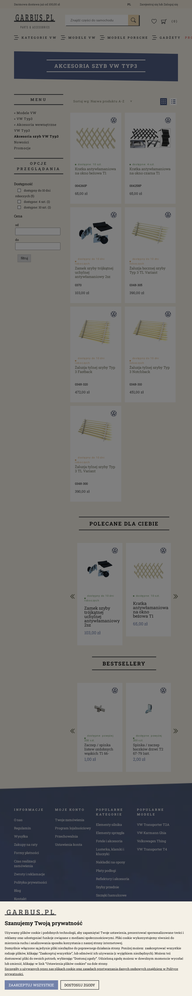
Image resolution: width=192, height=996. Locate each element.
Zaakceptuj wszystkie (31, 985)
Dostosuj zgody (79, 985)
